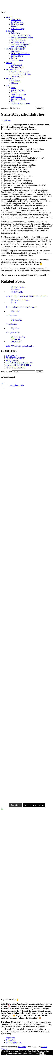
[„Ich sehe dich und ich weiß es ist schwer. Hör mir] (27, 768)
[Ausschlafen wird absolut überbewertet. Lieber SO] (27, 468)
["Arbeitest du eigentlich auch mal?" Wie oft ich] (27, 452)
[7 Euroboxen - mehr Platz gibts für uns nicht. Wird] (27, 429)
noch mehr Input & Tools (21, 74)
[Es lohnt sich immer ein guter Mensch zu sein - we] (27, 507)
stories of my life (17, 90)
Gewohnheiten (17, 60)
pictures (7, 120)
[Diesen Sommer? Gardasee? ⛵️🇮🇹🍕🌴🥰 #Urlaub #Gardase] (27, 793)
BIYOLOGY (6, 3)
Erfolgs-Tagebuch (18, 99)
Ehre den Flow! (17, 67)
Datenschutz (11, 1040)
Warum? (14, 26)
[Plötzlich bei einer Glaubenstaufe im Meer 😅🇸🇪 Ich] (27, 398)
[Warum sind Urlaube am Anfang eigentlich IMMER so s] (27, 413)
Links (13, 88)
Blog (13, 101)
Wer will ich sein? (18, 42)
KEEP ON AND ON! (20, 72)
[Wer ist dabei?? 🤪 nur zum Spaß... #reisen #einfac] (27, 798)
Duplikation (15, 81)
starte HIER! (16, 20)
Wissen (14, 58)
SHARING (10, 78)
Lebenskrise (16, 33)
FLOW (9, 63)
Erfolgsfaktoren (17, 56)
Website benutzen (18, 24)
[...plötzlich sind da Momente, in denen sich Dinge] (27, 564)
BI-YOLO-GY (17, 22)
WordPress (22, 1047)
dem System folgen (18, 47)
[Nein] (45, 1054)
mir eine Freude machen (20, 103)
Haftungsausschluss (14, 1042)
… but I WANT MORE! (21, 35)
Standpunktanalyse (18, 40)
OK (41, 1054)
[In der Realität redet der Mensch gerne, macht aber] (27, 519)
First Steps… (16, 51)
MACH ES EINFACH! (20, 54)
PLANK (9, 17)
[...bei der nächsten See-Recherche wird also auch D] (27, 480)
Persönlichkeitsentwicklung (22, 38)
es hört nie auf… (17, 76)
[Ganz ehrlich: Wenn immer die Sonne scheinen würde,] (27, 497)
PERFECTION (12, 69)
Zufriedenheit (16, 65)
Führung (14, 83)
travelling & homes (18, 94)
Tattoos (14, 92)
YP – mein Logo (17, 29)
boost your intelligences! (20, 44)
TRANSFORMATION (15, 49)
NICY (8, 85)
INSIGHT (10, 31)
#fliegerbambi (16, 97)
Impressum (10, 1038)
